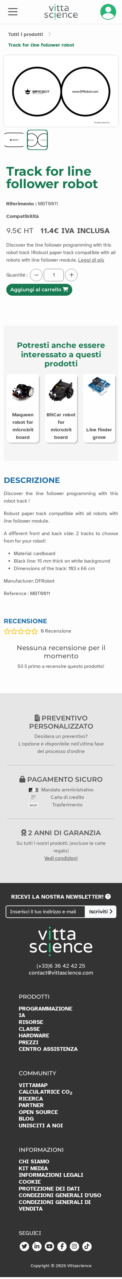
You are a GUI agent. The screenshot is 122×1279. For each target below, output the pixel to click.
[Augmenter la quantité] (71, 275)
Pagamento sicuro (64, 779)
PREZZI (28, 1042)
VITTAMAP (33, 1085)
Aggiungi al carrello (36, 290)
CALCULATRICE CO (45, 1092)
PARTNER (31, 1105)
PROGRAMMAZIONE (45, 1009)
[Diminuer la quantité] (36, 275)
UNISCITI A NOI (41, 1125)
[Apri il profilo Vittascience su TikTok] (87, 1247)
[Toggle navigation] (13, 11)
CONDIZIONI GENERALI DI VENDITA (55, 1205)
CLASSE (29, 1029)
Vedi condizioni (61, 858)
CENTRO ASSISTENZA (48, 1049)
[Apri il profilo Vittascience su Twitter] (24, 1247)
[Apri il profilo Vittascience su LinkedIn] (37, 1247)
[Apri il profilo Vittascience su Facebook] (62, 1247)
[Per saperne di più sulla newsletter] (108, 896)
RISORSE (31, 1022)
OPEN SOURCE (38, 1112)
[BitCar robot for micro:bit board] (61, 390)
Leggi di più (91, 260)
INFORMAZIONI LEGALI (51, 1175)
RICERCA (31, 1099)
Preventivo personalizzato (61, 722)
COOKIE (30, 1182)
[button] (14, 140)
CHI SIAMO (34, 1161)
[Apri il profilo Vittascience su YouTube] (49, 1247)
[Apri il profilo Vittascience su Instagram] (74, 1247)
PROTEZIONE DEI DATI (49, 1189)
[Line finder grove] (99, 386)
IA (22, 1015)
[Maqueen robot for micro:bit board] (23, 390)
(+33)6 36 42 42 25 (61, 965)
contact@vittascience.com (61, 972)
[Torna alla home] (61, 12)
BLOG (26, 1119)
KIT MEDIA (33, 1168)
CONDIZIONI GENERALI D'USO (60, 1195)
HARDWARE (34, 1035)
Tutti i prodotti (25, 34)
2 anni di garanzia (63, 833)
